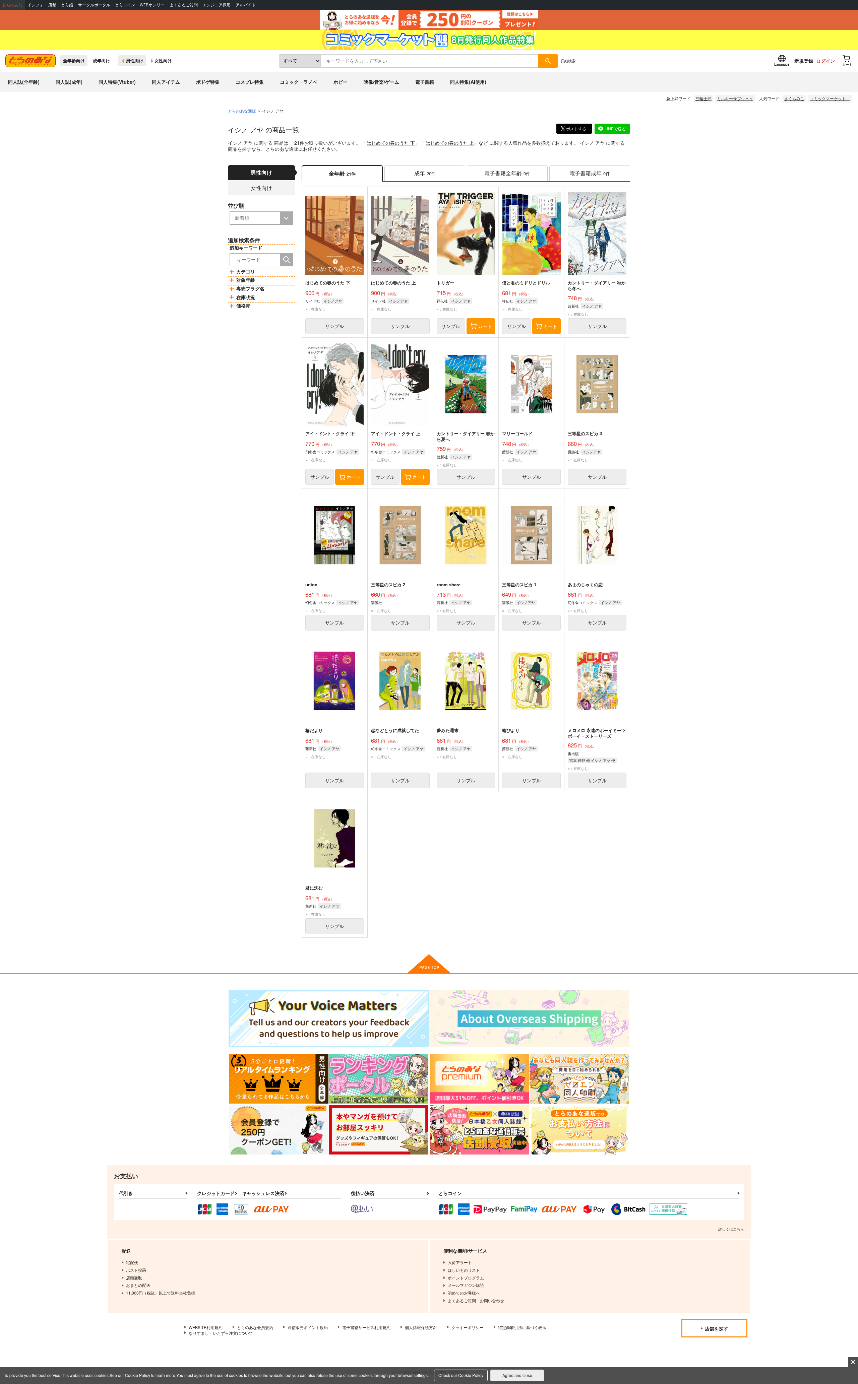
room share (449, 584)
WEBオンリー (152, 5)
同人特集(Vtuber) (117, 81)
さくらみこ (794, 98)
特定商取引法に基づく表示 (522, 1327)
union (311, 584)
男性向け (134, 61)
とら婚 (67, 5)
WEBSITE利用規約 (206, 1327)
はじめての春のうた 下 (391, 142)
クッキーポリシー (467, 1327)
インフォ (35, 5)
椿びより (510, 730)
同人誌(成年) (69, 81)
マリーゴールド (517, 433)
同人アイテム (166, 81)
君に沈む (314, 887)
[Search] (286, 259)
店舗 (52, 5)
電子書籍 (424, 81)
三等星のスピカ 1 (519, 584)
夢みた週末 (447, 730)
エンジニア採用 (216, 5)
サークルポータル (94, 5)
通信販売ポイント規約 (308, 1327)
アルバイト (246, 5)
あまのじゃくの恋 (585, 584)
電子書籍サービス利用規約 (366, 1327)
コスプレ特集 (250, 81)
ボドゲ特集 (208, 81)
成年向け (101, 61)
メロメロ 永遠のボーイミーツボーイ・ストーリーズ (597, 733)
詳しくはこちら (731, 1229)
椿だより (314, 730)
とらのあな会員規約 (255, 1327)
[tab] (424, 173)
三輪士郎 (703, 98)
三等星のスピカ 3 (585, 433)
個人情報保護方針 (421, 1327)
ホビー (340, 81)
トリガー (445, 282)
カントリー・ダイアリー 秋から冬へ (597, 285)
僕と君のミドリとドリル (526, 282)
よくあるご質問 (184, 5)
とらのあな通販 (242, 111)
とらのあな (12, 5)
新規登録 (803, 60)
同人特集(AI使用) (468, 81)
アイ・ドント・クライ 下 (330, 433)
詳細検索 (568, 60)
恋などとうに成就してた (395, 730)
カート (485, 326)
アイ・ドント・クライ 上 (395, 433)
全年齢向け (74, 61)
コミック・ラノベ (298, 81)
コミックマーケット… (830, 98)
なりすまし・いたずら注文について (221, 1333)
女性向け (163, 61)
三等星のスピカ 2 (388, 584)
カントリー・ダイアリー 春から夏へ (466, 436)
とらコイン (125, 5)
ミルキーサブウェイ (735, 98)
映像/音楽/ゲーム (381, 81)
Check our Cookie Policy (460, 1375)
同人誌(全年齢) (24, 81)
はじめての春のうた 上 (450, 142)
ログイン (825, 60)
